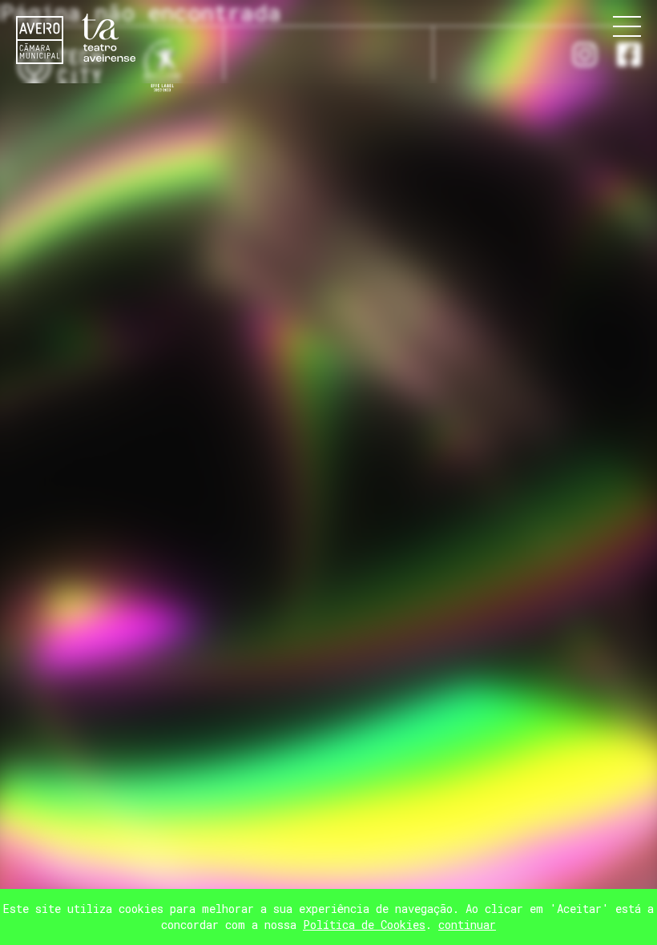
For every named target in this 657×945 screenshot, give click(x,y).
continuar (467, 924)
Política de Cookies (364, 924)
